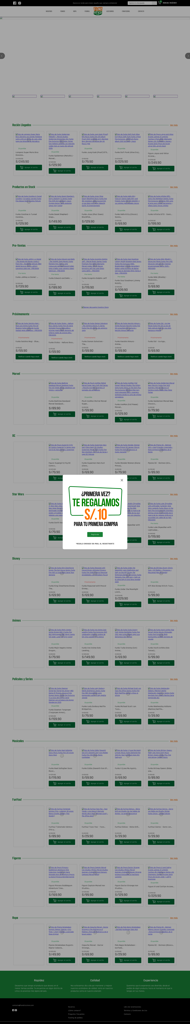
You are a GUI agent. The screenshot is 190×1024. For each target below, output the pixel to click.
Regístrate (95, 534)
